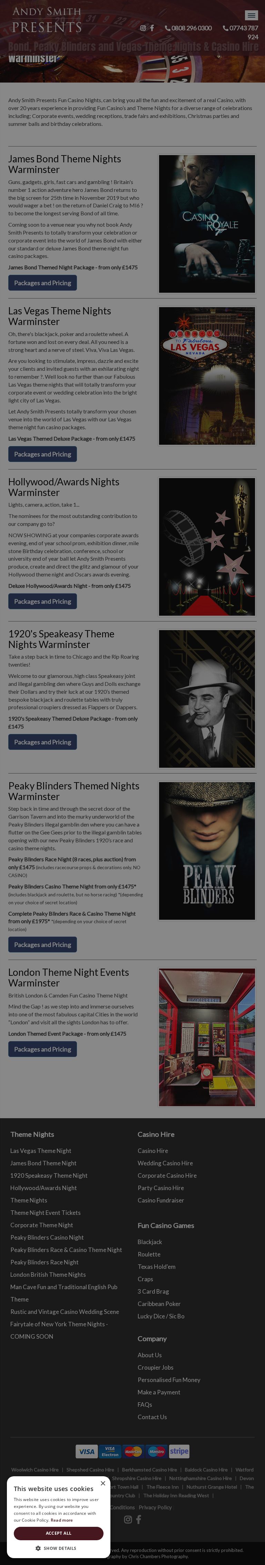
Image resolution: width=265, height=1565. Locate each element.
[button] (59, 1548)
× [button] (102, 1483)
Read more (62, 1520)
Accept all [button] (59, 1533)
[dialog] (132, 782)
